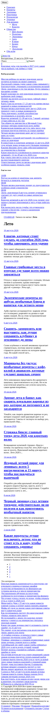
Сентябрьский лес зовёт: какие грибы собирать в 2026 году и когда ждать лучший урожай (24, 646)
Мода (14, 24)
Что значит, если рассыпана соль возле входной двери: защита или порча (23, 631)
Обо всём (11, 51)
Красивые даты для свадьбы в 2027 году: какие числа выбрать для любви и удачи (23, 67)
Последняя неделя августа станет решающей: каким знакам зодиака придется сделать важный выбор (25, 655)
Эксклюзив (17, 49)
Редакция (25, 706)
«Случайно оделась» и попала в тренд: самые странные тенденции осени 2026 (22, 636)
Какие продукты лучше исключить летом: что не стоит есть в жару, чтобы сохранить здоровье (22, 541)
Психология (12, 17)
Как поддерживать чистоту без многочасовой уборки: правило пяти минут (22, 614)
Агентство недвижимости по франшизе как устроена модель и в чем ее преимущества (21, 589)
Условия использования (12, 708)
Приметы (11, 10)
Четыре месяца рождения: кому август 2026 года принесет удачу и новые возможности (23, 109)
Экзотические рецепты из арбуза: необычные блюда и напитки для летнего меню (24, 301)
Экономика (17, 36)
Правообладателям (40, 706)
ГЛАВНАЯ (9, 217)
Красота (15, 27)
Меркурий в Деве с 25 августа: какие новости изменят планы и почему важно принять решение (24, 604)
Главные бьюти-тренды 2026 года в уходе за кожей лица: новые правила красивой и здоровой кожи (24, 660)
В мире (15, 41)
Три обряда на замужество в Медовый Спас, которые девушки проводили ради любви (21, 124)
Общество (11, 29)
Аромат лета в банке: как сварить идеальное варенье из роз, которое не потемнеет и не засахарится (26, 403)
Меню (4, 2)
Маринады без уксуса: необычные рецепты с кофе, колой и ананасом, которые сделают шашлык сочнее (25, 368)
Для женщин (12, 22)
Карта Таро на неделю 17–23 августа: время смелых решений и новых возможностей (25, 104)
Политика (16, 34)
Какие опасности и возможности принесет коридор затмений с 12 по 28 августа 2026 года (25, 153)
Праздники (12, 14)
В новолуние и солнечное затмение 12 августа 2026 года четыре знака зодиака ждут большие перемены (25, 144)
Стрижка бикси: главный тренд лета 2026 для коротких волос (26, 435)
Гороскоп (11, 7)
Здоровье (11, 19)
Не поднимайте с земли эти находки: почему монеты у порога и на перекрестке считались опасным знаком (22, 620)
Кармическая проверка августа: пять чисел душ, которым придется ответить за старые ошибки (23, 129)
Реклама (16, 706)
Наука (15, 46)
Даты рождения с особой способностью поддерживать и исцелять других (19, 114)
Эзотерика (11, 12)
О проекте (6, 706)
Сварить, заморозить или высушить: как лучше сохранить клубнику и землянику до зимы (22, 334)
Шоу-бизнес (17, 32)
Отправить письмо (33, 708)
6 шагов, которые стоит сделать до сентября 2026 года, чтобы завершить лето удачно (26, 239)
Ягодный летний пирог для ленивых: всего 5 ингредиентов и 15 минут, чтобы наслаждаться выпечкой (24, 470)
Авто (14, 39)
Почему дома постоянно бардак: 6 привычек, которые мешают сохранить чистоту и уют (22, 665)
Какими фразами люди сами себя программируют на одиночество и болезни (24, 149)
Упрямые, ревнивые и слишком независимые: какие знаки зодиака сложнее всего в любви (25, 641)
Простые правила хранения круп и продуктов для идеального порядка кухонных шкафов (24, 585)
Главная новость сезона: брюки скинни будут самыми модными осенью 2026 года (22, 675)
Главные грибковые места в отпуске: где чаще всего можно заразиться (26, 270)
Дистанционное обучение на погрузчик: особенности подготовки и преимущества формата (24, 594)
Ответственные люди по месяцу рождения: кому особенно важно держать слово (23, 163)
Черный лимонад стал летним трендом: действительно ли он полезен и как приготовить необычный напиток (26, 506)
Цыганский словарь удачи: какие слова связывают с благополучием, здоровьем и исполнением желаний (25, 85)
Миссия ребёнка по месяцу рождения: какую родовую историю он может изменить (22, 80)
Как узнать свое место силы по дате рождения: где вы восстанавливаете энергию (24, 158)
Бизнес (15, 44)
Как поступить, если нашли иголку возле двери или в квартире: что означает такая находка (25, 680)
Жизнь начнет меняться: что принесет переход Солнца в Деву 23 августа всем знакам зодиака (23, 670)
